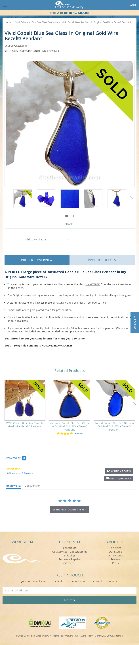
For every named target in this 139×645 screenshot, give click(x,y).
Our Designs (115, 555)
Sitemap (118, 635)
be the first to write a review (70, 509)
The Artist (115, 548)
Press (115, 563)
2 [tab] (72, 216)
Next (132, 199)
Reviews (115, 559)
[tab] (13, 486)
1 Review (78, 433)
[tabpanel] (22, 199)
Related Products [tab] (69, 370)
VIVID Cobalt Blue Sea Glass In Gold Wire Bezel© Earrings (25, 424)
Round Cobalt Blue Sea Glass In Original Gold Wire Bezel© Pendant (114, 426)
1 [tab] (66, 216)
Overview (37, 260)
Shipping (69, 555)
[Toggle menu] (5, 5)
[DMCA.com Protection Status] (39, 622)
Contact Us (69, 548)
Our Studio (115, 551)
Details (102, 260)
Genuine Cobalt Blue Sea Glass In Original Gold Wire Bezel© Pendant (69, 426)
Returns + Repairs (69, 559)
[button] (118, 478)
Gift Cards (69, 563)
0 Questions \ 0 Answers (20, 473)
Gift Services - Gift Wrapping (69, 551)
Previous (7, 199)
